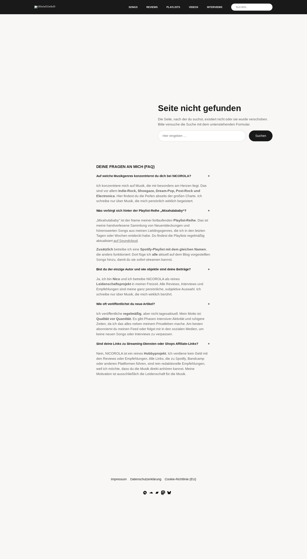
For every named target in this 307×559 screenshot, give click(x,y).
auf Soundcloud (126, 241)
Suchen (260, 136)
